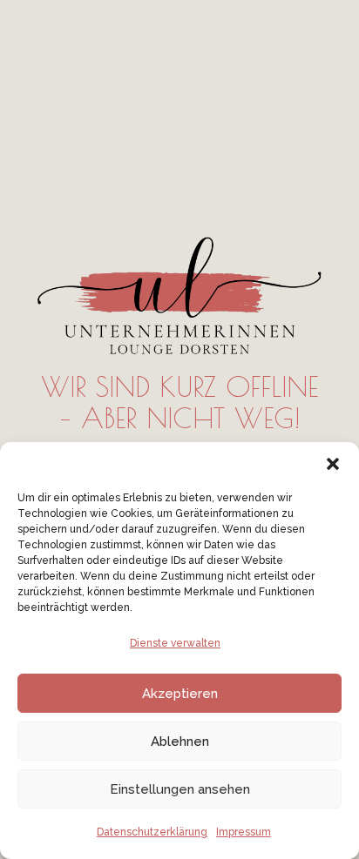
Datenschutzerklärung (152, 832)
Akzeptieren (180, 693)
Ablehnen (180, 741)
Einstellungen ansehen (180, 789)
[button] (333, 464)
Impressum (243, 832)
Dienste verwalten (175, 643)
